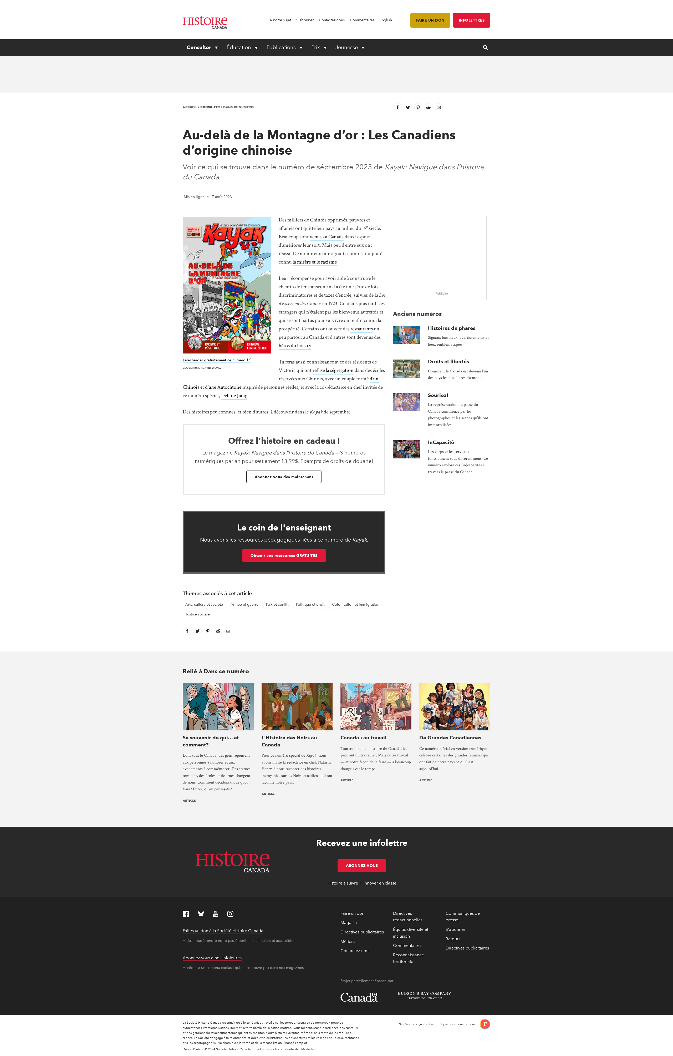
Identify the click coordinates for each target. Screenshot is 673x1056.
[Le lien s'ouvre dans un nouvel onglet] (483, 1023)
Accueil (190, 107)
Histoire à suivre (343, 883)
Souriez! (438, 395)
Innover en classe (380, 883)
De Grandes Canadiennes (450, 738)
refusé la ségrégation (333, 370)
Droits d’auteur (193, 1049)
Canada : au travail (363, 738)
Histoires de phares (451, 328)
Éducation (239, 47)
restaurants (361, 328)
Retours (453, 938)
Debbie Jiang (234, 395)
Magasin (348, 922)
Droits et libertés (448, 361)
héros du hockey (295, 345)
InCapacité (441, 442)
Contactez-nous (332, 20)
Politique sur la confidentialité (278, 1049)
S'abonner (305, 20)
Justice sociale (197, 614)
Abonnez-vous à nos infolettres (212, 957)
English (386, 20)
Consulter (199, 47)
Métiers (347, 941)
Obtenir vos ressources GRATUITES (284, 555)
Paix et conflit (277, 604)
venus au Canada (327, 236)
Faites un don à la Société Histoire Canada (223, 930)
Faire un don (430, 20)
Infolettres (472, 20)
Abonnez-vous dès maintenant (284, 477)
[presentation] (406, 335)
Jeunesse (347, 47)
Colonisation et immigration (355, 604)
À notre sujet (280, 20)
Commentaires (362, 20)
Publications (282, 47)
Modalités (308, 1049)
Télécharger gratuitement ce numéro (217, 360)
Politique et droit (310, 604)
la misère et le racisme (315, 262)
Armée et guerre (244, 604)
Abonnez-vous (366, 865)
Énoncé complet (295, 1043)
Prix (316, 47)
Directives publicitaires (362, 931)
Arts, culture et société (204, 604)
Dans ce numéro (238, 107)
